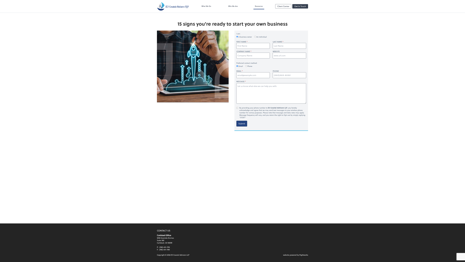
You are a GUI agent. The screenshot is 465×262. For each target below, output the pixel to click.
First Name (241, 42)
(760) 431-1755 (164, 247)
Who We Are (233, 6)
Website (276, 51)
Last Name (277, 42)
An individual (261, 37)
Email (240, 66)
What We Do (206, 6)
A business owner (245, 37)
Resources (259, 6)
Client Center (283, 6)
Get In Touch (300, 6)
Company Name (243, 51)
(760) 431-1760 (164, 249)
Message (240, 81)
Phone (249, 66)
